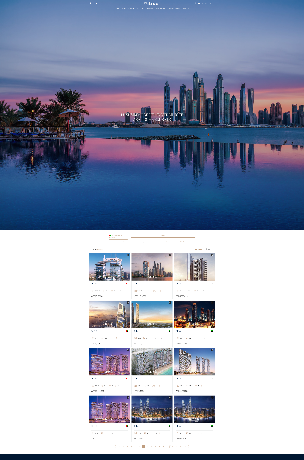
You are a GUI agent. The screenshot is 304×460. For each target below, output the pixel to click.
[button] (211, 3)
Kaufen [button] (117, 8)
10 (163, 446)
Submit (182, 242)
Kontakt (204, 3)
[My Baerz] (195, 3)
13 (176, 446)
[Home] (152, 3)
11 (167, 446)
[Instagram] (94, 3)
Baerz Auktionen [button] (161, 8)
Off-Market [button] (149, 8)
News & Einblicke (175, 8)
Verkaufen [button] (139, 8)
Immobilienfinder (128, 8)
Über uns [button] (186, 8)
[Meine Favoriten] (199, 3)
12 (172, 446)
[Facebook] (90, 3)
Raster (200, 249)
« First (118, 446)
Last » (185, 446)
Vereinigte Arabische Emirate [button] (115, 236)
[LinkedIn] (96, 3)
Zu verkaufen (121, 242)
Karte (209, 249)
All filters (166, 242)
